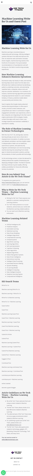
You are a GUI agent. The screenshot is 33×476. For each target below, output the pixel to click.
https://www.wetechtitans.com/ (10, 182)
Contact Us (16, 464)
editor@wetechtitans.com (20, 185)
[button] (3, 472)
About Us (16, 461)
